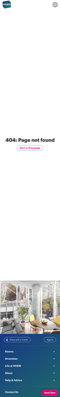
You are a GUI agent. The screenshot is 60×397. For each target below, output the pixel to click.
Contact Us (11, 391)
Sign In (50, 339)
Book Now (19, 326)
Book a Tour (39, 326)
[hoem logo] (7, 4)
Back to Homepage (30, 147)
